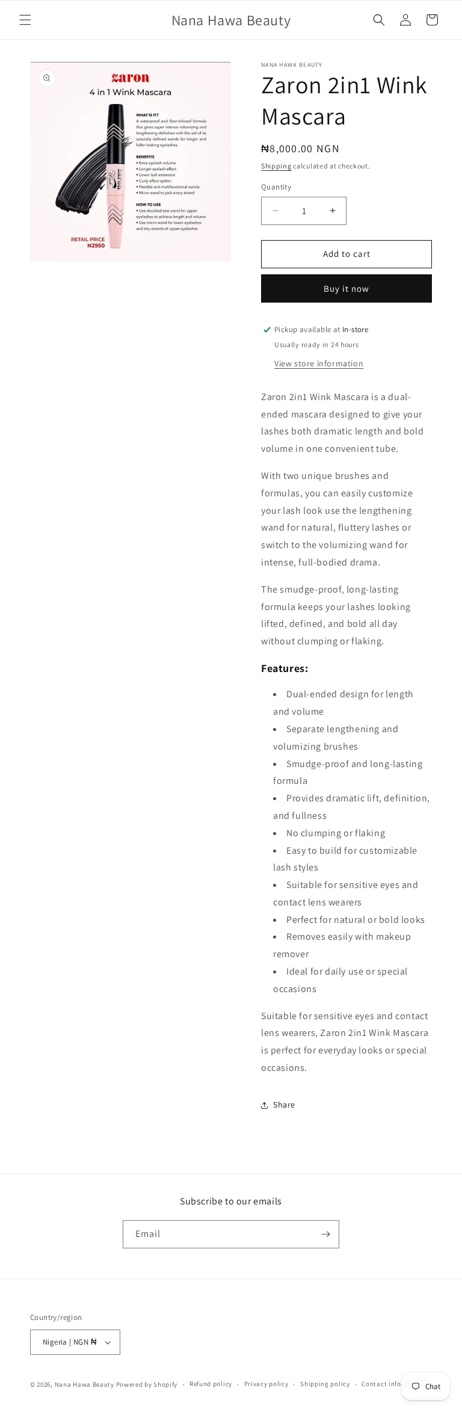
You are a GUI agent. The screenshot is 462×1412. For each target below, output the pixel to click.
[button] (25, 20)
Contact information (394, 1384)
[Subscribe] (325, 1234)
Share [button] (284, 1104)
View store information (318, 363)
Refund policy (210, 1384)
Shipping (276, 165)
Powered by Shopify (147, 1384)
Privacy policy (266, 1384)
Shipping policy (325, 1384)
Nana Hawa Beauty (84, 1384)
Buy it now (346, 288)
